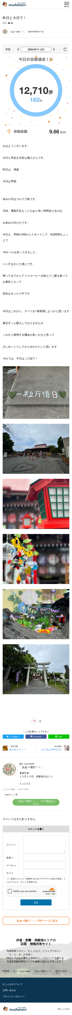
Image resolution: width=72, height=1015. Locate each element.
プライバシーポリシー (14, 996)
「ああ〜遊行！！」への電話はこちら (36, 802)
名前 (9, 857)
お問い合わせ (9, 990)
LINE (60, 736)
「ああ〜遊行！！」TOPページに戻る (36, 920)
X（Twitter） (14, 736)
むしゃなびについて (13, 984)
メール (11, 865)
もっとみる (24, 783)
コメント (11, 844)
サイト (10, 873)
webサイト (10, 794)
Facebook (37, 736)
